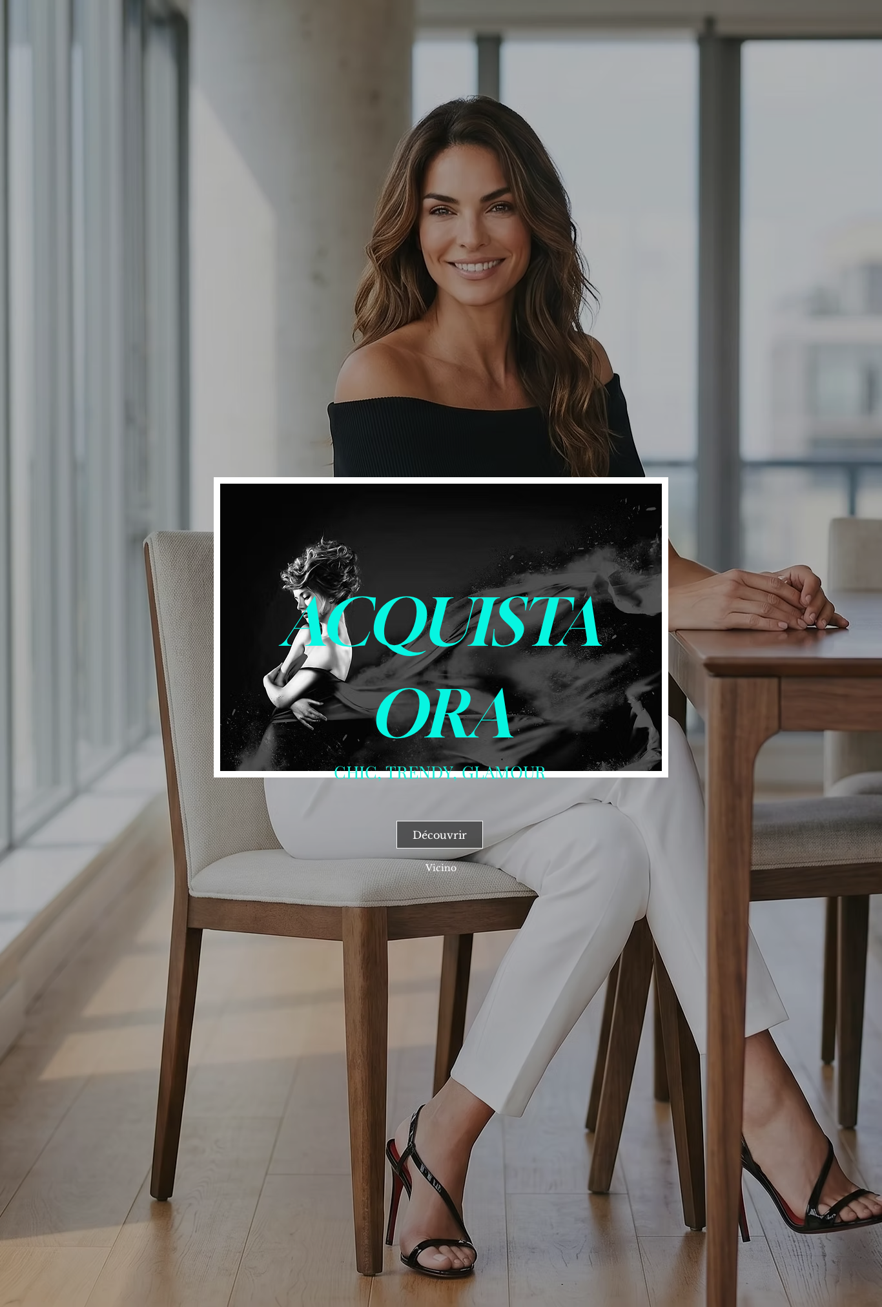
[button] (441, 868)
